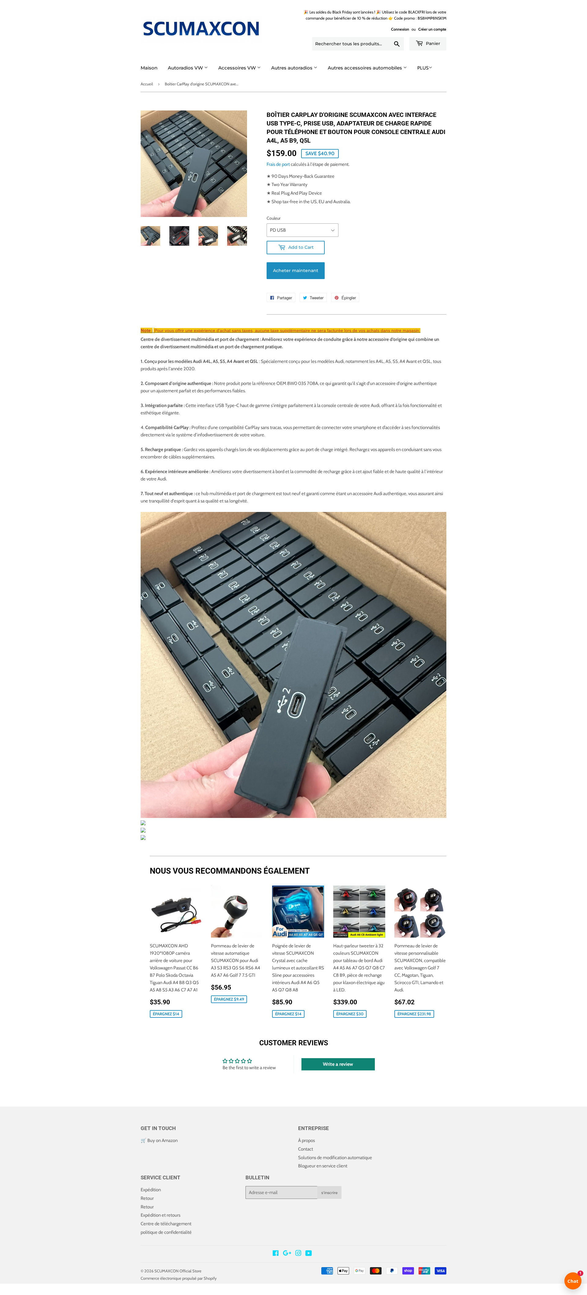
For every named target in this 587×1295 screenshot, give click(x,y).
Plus (423, 68)
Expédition (151, 1189)
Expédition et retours (160, 1215)
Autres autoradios (292, 68)
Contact (305, 1149)
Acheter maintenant (295, 270)
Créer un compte (432, 29)
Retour (147, 1198)
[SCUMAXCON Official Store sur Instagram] (298, 1254)
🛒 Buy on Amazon (159, 1140)
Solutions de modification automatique (335, 1157)
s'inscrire (329, 1192)
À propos (306, 1140)
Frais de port (278, 164)
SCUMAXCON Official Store (177, 1270)
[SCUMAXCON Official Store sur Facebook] (275, 1254)
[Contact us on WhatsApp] (5, 1291)
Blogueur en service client (322, 1166)
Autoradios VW (186, 68)
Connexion (400, 29)
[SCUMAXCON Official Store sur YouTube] (308, 1254)
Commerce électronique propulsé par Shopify (179, 1278)
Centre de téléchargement (166, 1223)
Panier (432, 43)
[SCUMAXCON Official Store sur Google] (287, 1254)
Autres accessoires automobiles (365, 68)
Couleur (273, 218)
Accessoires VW (237, 68)
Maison (149, 68)
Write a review (338, 1064)
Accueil (147, 83)
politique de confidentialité (166, 1232)
